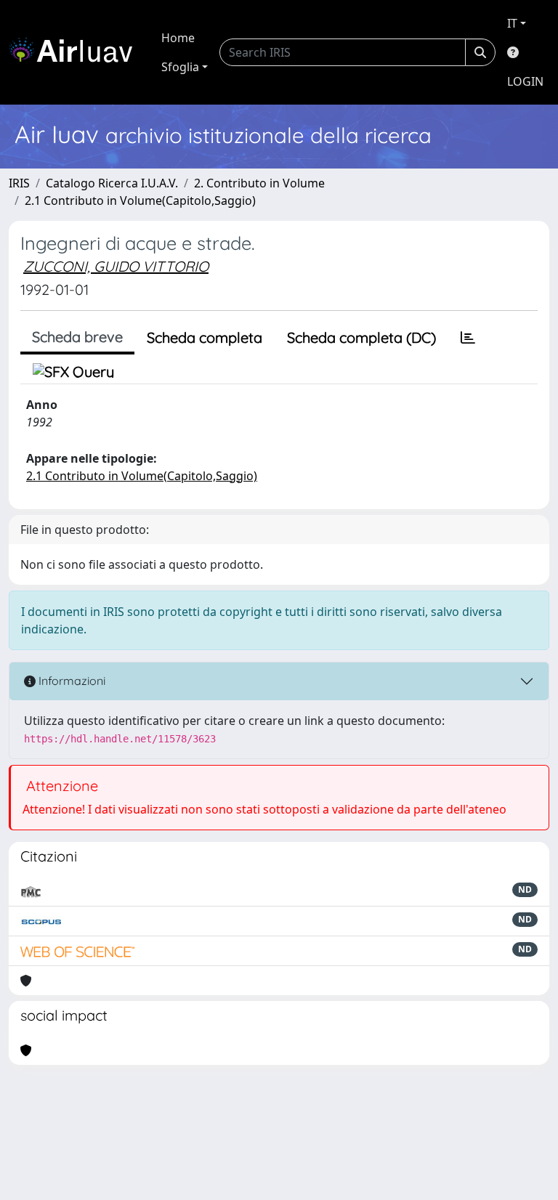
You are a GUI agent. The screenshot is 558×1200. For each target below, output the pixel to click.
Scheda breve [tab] (77, 337)
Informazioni (70, 680)
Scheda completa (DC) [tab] (361, 337)
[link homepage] (76, 52)
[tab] (468, 338)
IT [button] (512, 23)
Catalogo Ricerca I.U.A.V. (112, 183)
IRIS (19, 183)
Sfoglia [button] (180, 67)
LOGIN (525, 81)
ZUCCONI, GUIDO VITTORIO (116, 266)
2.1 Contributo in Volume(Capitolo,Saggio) (140, 200)
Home (178, 38)
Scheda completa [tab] (204, 337)
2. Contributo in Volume (259, 183)
